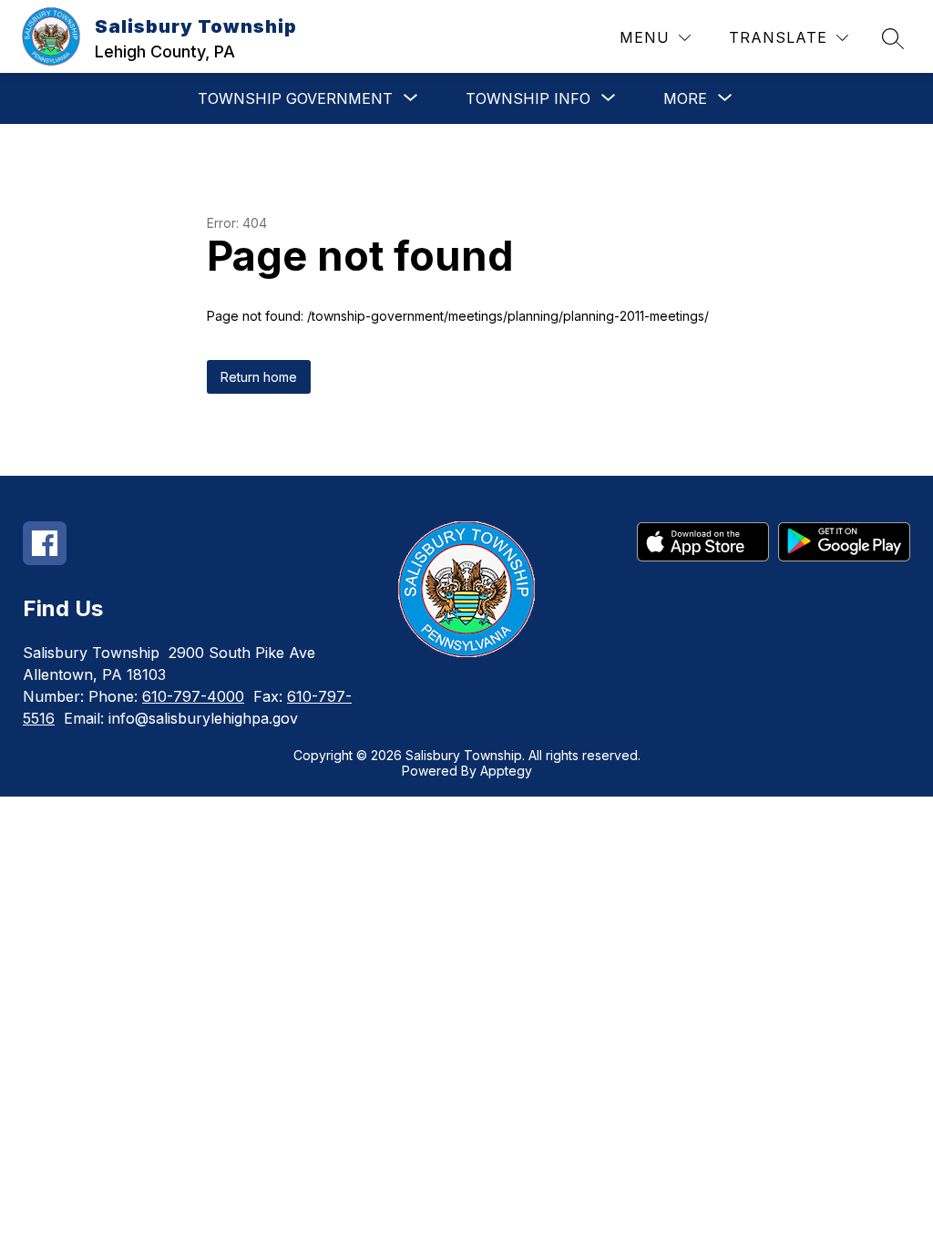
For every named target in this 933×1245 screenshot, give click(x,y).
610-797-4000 (193, 696)
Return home (258, 377)
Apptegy (506, 770)
